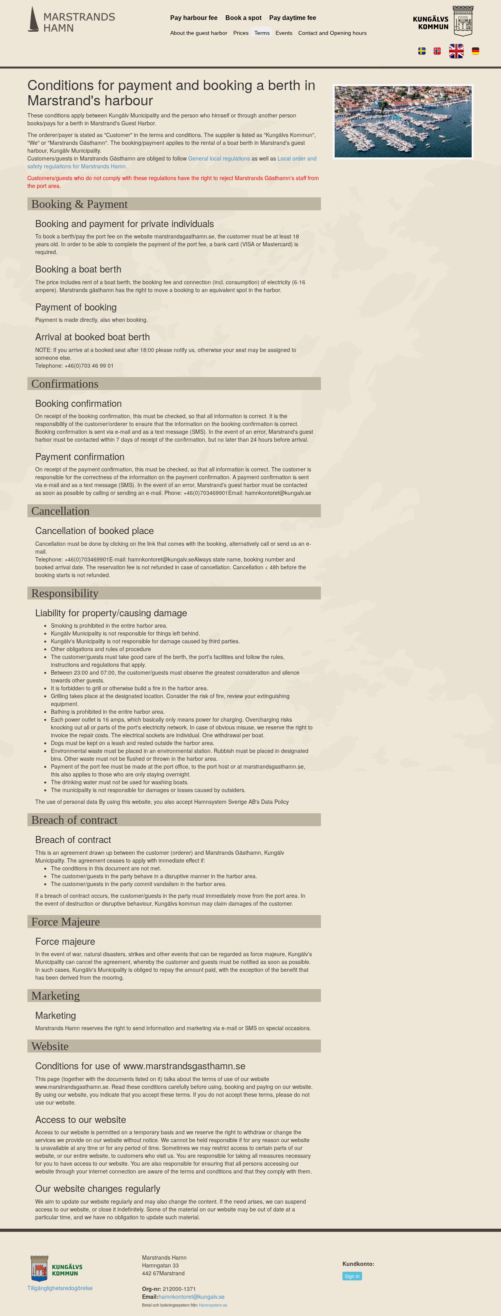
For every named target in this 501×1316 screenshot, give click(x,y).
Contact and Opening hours (332, 33)
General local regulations (219, 158)
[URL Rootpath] (86, 19)
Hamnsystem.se (213, 1305)
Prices (241, 33)
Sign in (352, 1276)
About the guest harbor (198, 33)
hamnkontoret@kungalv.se (192, 1296)
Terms (262, 33)
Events (284, 33)
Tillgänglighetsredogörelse (60, 1288)
